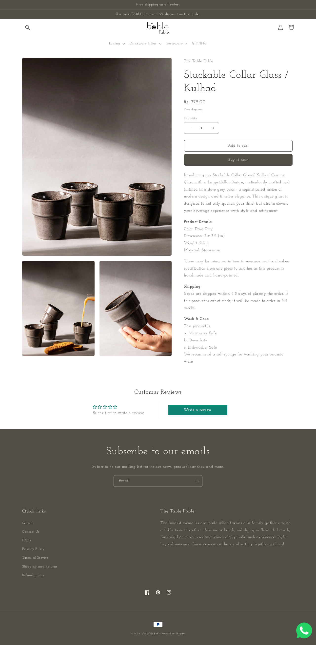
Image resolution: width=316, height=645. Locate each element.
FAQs (26, 540)
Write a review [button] (197, 410)
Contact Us (31, 532)
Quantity (190, 118)
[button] (27, 27)
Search (27, 523)
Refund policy (33, 575)
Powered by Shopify (173, 633)
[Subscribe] (196, 481)
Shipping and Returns (40, 566)
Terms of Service (35, 558)
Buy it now (238, 160)
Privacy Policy (33, 549)
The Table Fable (151, 633)
